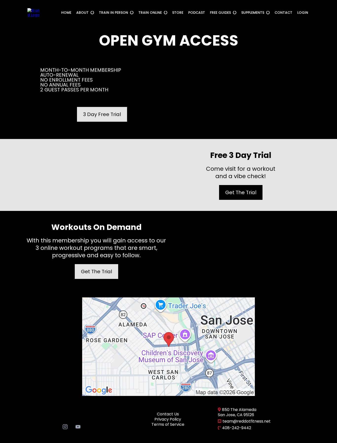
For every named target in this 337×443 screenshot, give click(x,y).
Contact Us (168, 414)
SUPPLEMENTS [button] (253, 12)
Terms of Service (167, 424)
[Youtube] (78, 426)
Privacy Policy (167, 419)
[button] (92, 12)
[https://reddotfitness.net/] (33, 12)
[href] (168, 346)
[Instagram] (65, 426)
